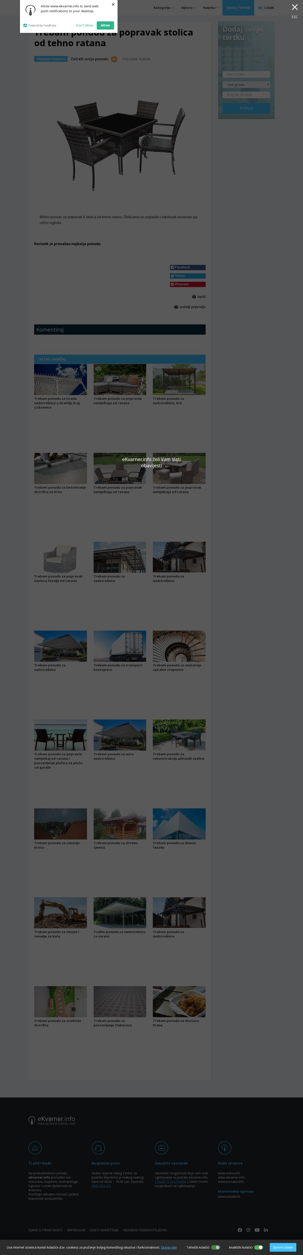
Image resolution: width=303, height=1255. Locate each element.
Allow (105, 25)
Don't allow (84, 25)
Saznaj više (169, 1247)
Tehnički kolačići (198, 1247)
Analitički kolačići (241, 1247)
